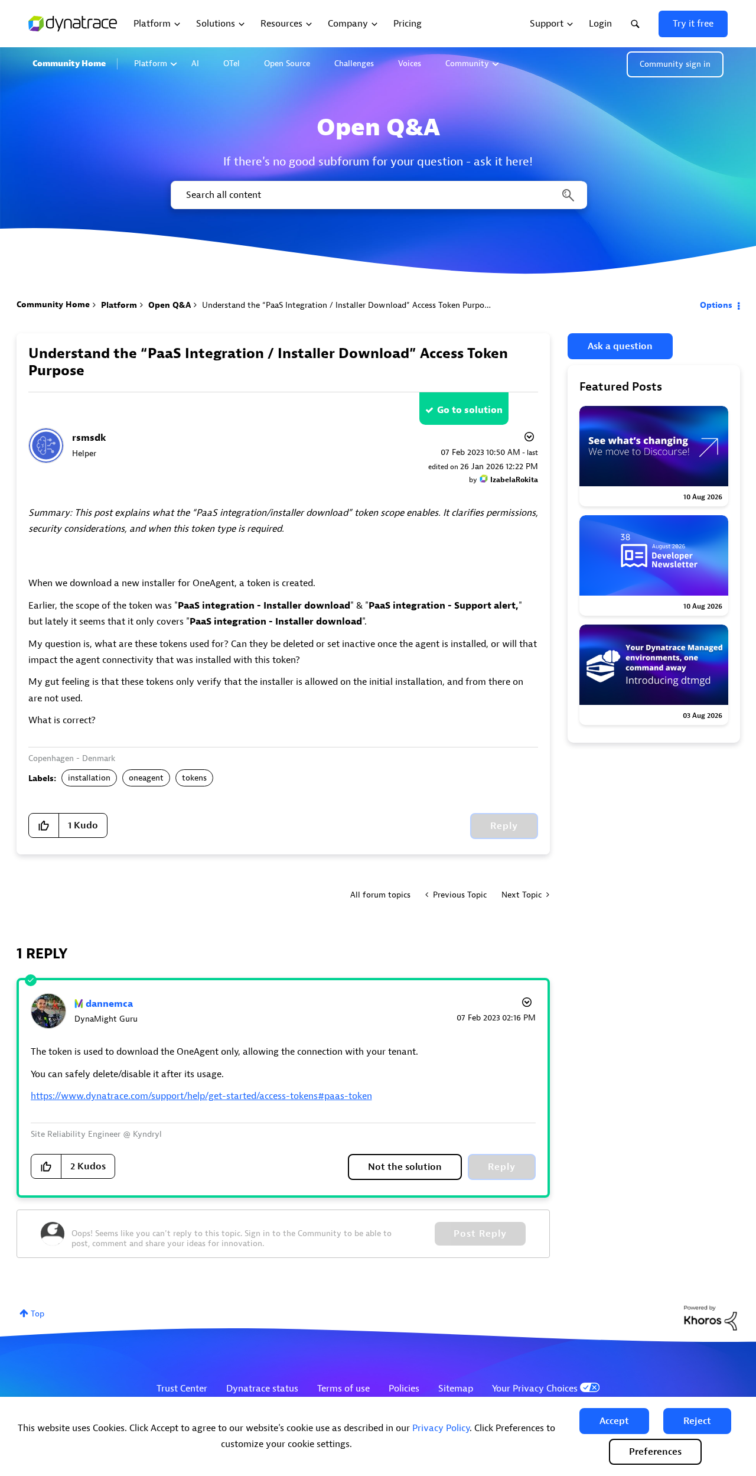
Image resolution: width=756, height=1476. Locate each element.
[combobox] (378, 195)
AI (195, 63)
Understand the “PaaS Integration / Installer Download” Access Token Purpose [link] (347, 305)
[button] (614, 1421)
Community (467, 63)
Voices (409, 63)
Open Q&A (169, 305)
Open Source (287, 63)
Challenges (354, 63)
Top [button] (37, 1314)
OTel (231, 63)
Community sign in (675, 64)
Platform (150, 63)
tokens (194, 778)
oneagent (146, 778)
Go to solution (470, 410)
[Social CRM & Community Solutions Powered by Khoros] (710, 1317)
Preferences (655, 1452)
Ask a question (620, 346)
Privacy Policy (441, 1428)
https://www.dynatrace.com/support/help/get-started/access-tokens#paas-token (201, 1096)
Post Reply (480, 1234)
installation (89, 778)
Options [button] (716, 305)
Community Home (69, 63)
